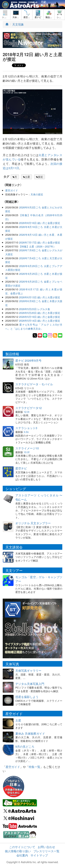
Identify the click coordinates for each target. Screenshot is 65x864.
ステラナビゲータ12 (28, 408)
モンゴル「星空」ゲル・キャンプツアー (38, 579)
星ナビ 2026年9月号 (28, 360)
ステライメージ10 (27, 448)
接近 (40, 177)
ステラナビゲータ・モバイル (34, 384)
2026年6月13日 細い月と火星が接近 (39, 297)
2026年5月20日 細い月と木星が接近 (39, 313)
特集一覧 (34, 767)
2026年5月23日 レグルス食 (34, 309)
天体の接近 (37, 194)
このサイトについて (22, 847)
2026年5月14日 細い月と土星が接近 (39, 320)
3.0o (26, 432)
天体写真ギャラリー (28, 670)
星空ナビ (21, 468)
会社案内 (22, 855)
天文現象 (18, 24)
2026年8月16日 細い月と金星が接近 (39, 223)
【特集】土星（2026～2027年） (37, 246)
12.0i (26, 412)
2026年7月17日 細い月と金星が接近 (39, 242)
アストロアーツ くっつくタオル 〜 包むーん (38, 497)
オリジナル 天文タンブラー (33, 523)
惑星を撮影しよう (26, 697)
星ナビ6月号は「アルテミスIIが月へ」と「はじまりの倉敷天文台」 (33, 326)
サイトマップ (39, 855)
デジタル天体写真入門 (29, 684)
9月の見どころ (24, 746)
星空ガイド (11, 190)
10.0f (26, 452)
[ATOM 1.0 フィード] (55, 335)
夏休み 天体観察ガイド (30, 733)
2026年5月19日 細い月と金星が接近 (39, 317)
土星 (27, 177)
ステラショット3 (26, 428)
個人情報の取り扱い (18, 851)
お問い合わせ (46, 847)
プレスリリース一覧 (46, 851)
